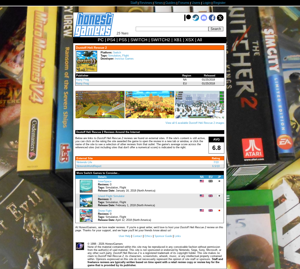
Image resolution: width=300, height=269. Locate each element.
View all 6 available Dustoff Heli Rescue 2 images (195, 122)
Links (177, 236)
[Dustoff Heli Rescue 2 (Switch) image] (100, 117)
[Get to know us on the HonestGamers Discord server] (204, 20)
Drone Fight (105, 210)
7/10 (216, 162)
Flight (125, 55)
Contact (137, 236)
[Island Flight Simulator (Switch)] (86, 206)
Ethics (148, 236)
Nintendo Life (84, 162)
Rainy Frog (82, 79)
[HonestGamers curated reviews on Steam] (195, 20)
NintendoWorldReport (89, 166)
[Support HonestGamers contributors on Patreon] (187, 20)
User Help (124, 236)
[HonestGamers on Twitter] (220, 20)
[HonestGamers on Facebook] (212, 20)
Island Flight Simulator (111, 196)
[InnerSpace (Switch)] (86, 191)
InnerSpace (104, 181)
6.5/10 (216, 166)
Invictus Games (124, 58)
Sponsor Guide (163, 236)
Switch (117, 52)
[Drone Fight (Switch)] (86, 221)
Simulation (114, 55)
